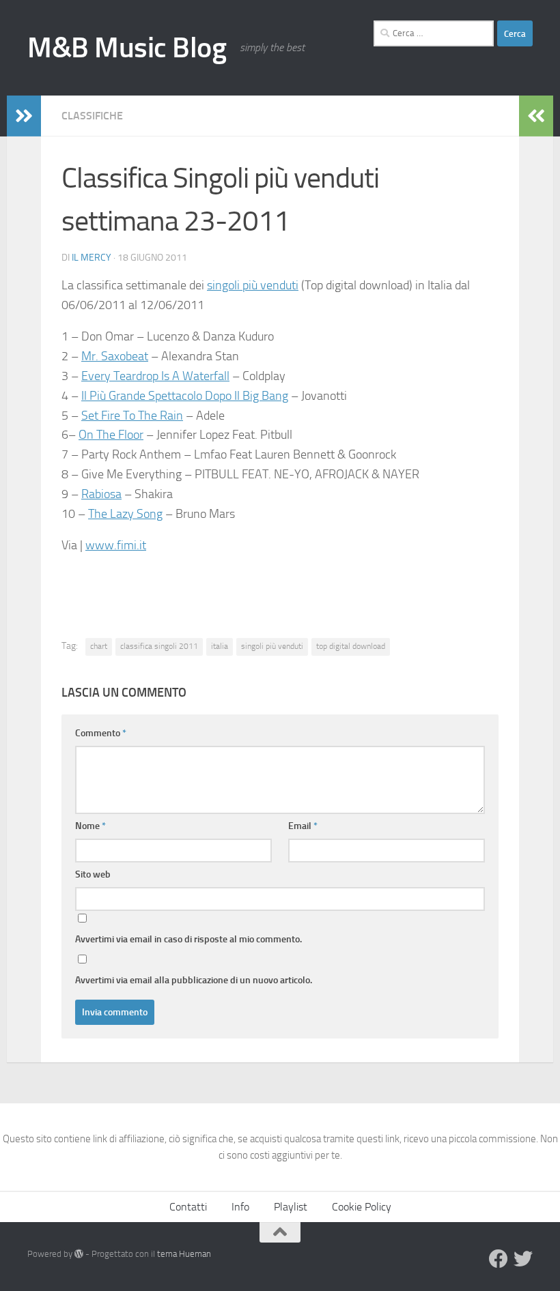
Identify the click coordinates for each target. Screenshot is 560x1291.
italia (219, 646)
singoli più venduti (252, 285)
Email (303, 826)
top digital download (350, 646)
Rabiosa (101, 494)
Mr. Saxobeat (114, 356)
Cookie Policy (361, 1206)
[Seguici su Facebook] (498, 1258)
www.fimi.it (115, 545)
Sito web (93, 874)
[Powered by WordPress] (78, 1253)
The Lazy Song (125, 513)
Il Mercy (91, 257)
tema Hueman (184, 1254)
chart (98, 646)
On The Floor (111, 434)
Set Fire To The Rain (132, 415)
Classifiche (92, 115)
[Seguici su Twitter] (523, 1258)
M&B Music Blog (126, 48)
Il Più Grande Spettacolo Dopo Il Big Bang (184, 395)
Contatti (188, 1206)
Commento (100, 733)
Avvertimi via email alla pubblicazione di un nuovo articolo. (193, 980)
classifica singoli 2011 (159, 646)
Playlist (290, 1206)
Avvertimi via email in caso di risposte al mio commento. (188, 939)
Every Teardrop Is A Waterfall (155, 375)
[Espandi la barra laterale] (24, 116)
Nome (90, 826)
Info (240, 1206)
